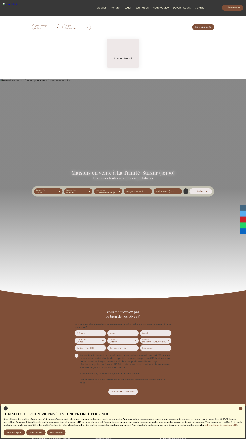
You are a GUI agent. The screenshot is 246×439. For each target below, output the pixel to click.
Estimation (142, 7)
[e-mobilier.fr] (15, 8)
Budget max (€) (134, 191)
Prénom (81, 333)
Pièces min (147, 348)
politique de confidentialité (100, 382)
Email (145, 333)
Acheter (115, 7)
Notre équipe (161, 7)
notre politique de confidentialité (221, 425)
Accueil (101, 7)
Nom (112, 333)
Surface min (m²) (165, 191)
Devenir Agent (182, 7)
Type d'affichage (40, 26)
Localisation (100, 190)
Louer (128, 7)
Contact (200, 7)
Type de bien (70, 190)
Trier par (68, 26)
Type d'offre (40, 190)
